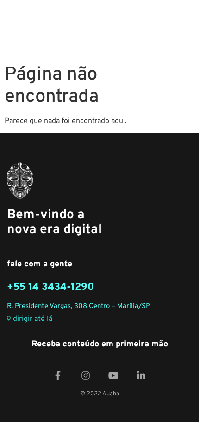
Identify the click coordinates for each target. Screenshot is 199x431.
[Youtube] (113, 375)
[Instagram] (86, 375)
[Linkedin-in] (141, 375)
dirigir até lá (32, 319)
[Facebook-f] (58, 375)
